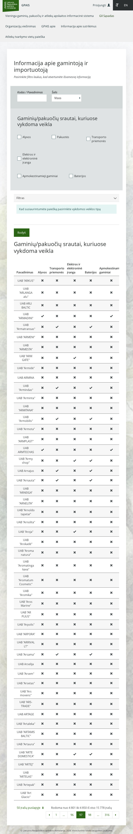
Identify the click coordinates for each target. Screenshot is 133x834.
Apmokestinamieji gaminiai (40, 176)
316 (107, 815)
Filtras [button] (20, 198)
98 (89, 815)
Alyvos (27, 137)
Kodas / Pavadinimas (30, 92)
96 (72, 815)
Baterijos (80, 176)
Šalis (54, 92)
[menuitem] (49, 16)
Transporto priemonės (99, 139)
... (64, 815)
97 (80, 815)
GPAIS (25, 5)
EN (126, 5)
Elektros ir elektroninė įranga (30, 158)
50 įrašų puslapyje (28, 808)
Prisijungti (100, 5)
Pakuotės (63, 137)
